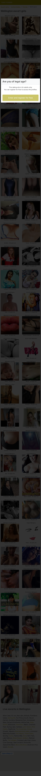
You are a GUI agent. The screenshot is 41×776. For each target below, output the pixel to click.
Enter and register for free (20, 98)
